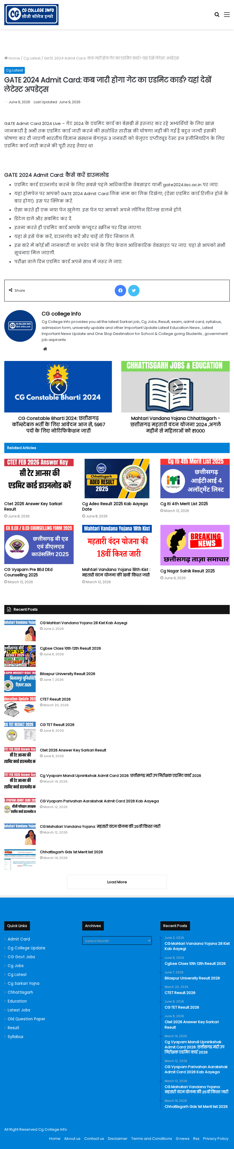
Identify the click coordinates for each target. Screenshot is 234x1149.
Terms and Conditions (151, 1138)
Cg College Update (26, 948)
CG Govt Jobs (21, 957)
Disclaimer (118, 1138)
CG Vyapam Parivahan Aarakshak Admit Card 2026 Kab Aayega (99, 801)
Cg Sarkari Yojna (23, 983)
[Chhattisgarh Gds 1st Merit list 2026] (20, 859)
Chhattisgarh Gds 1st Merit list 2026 (71, 852)
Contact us (94, 1138)
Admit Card (19, 939)
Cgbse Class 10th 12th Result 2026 (70, 648)
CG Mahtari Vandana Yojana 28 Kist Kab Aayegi (83, 623)
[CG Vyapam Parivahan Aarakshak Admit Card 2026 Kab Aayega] (20, 808)
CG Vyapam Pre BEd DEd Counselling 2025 (28, 572)
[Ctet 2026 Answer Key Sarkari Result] (39, 478)
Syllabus (15, 1036)
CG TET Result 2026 (57, 724)
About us (72, 1138)
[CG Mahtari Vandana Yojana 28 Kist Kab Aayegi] (20, 630)
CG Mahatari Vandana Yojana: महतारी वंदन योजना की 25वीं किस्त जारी (100, 826)
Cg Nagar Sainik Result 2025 (187, 571)
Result (13, 1028)
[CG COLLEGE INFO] (31, 14)
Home (14, 58)
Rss (196, 1138)
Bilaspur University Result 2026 (67, 673)
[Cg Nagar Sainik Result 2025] (195, 545)
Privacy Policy (215, 1138)
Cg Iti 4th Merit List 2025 (184, 504)
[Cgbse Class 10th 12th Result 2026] (20, 656)
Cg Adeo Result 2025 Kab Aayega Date (115, 506)
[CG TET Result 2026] (20, 732)
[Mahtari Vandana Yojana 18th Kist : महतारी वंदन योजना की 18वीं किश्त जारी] (117, 544)
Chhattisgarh (20, 992)
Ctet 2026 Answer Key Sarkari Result (33, 506)
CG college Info (61, 313)
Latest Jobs (19, 1010)
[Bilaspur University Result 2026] (20, 681)
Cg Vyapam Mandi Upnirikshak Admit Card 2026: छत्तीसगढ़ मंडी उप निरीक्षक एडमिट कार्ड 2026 (120, 775)
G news (182, 1138)
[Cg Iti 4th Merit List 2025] (195, 478)
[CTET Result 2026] (20, 707)
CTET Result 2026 (55, 699)
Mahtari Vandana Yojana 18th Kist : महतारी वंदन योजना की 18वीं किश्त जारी (116, 572)
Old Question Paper (26, 1019)
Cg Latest (32, 58)
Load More (117, 882)
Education (17, 1001)
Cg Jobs (16, 966)
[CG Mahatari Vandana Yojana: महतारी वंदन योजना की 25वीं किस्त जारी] (20, 834)
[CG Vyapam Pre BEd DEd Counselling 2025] (39, 544)
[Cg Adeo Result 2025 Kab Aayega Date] (117, 478)
